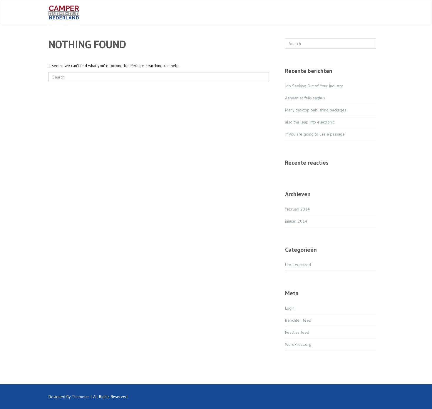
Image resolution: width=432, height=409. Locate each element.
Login (289, 308)
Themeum (81, 396)
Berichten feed (298, 320)
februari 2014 (297, 209)
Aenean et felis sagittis (305, 98)
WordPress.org (298, 344)
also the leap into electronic (309, 122)
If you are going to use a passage (315, 134)
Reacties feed (297, 332)
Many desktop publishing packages (315, 110)
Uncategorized (298, 264)
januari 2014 (296, 221)
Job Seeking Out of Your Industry (314, 86)
